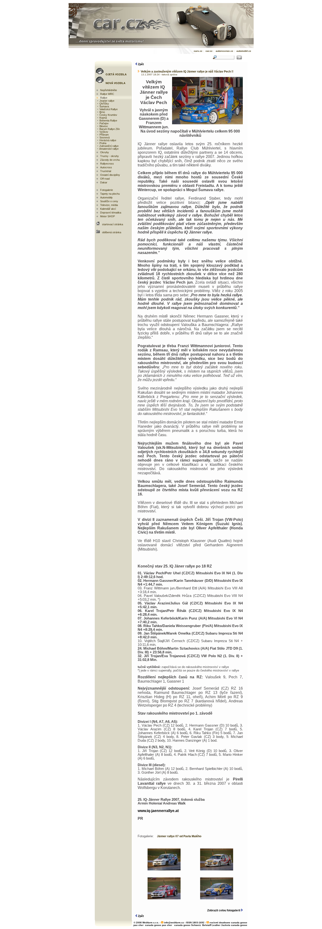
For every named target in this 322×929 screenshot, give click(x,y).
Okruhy (104, 152)
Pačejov (104, 123)
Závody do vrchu (110, 159)
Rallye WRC (107, 93)
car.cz (209, 51)
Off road (105, 178)
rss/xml (214, 922)
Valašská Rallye (108, 109)
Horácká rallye (107, 140)
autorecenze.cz (224, 51)
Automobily (106, 197)
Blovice (103, 126)
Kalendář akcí (108, 208)
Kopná (103, 117)
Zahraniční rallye (109, 146)
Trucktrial (105, 171)
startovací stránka (112, 224)
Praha (102, 143)
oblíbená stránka (111, 232)
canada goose (239, 925)
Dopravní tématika (110, 212)
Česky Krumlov (108, 114)
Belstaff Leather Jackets (216, 925)
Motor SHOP (107, 216)
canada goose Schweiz (187, 925)
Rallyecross (107, 163)
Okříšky (104, 103)
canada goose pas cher (158, 925)
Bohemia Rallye (108, 120)
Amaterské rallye (109, 148)
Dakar (103, 182)
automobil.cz (243, 51)
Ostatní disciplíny (110, 174)
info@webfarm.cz (174, 922)
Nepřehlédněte (108, 90)
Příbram (104, 134)
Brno (102, 112)
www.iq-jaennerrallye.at (158, 811)
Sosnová (104, 137)
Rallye (103, 97)
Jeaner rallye (106, 100)
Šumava (104, 106)
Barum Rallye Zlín (109, 129)
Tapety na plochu (110, 193)
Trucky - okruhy (109, 156)
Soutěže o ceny (109, 201)
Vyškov (103, 131)
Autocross (106, 167)
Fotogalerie (106, 190)
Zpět (140, 64)
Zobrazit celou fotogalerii (224, 910)
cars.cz (198, 51)
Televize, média (109, 205)
